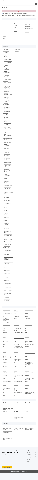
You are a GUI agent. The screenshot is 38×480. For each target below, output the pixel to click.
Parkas (5, 55)
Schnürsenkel (6, 182)
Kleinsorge (5, 358)
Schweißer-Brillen (7, 273)
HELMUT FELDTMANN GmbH (30, 348)
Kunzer (4, 361)
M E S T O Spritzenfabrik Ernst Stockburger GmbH (7, 363)
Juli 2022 (26, 417)
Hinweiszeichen (6, 304)
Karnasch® (27, 355)
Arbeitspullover (6, 68)
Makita (26, 362)
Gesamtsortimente (18, 49)
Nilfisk (15, 372)
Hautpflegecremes (7, 258)
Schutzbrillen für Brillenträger (7, 229)
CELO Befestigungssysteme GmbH (7, 330)
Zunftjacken (6, 114)
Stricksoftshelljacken (7, 62)
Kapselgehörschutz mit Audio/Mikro (8, 245)
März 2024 (16, 417)
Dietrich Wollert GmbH (29, 332)
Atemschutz (5, 125)
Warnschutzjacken (7, 107)
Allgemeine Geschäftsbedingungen (29, 22)
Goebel (4, 347)
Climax (26, 329)
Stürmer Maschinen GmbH (7, 387)
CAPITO (26, 323)
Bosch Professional (17, 323)
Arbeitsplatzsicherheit (6, 282)
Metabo (26, 365)
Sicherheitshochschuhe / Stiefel (8, 167)
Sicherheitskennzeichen (7, 299)
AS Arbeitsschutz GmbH (29, 317)
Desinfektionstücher (7, 293)
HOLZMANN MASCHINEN (29, 350)
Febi (26, 337)
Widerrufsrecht (27, 24)
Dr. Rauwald (16, 334)
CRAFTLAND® (16, 332)
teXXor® (4, 391)
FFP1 (5, 131)
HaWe (15, 348)
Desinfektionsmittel (6, 289)
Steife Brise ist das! (29, 419)
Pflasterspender (7, 146)
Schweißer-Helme (7, 279)
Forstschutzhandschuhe (8, 76)
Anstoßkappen (6, 222)
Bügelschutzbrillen (7, 227)
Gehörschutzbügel (7, 253)
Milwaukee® (5, 368)
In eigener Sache (6, 432)
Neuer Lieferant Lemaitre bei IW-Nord (18, 421)
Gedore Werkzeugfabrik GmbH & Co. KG (18, 345)
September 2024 (28, 408)
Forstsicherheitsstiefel (8, 79)
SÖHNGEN (27, 381)
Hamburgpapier (28, 347)
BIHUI (4, 323)
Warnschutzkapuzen (7, 108)
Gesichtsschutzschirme (8, 232)
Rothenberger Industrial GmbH (18, 379)
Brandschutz (5, 283)
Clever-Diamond (17, 329)
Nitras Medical (5, 374)
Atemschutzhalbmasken (8, 135)
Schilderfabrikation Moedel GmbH (18, 382)
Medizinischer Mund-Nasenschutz (7, 129)
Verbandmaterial (7, 150)
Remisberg (27, 377)
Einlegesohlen (6, 180)
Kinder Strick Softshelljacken (6, 84)
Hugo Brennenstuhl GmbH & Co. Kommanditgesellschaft (19, 353)
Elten (26, 335)
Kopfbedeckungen (7, 217)
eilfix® (4, 335)
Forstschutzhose (7, 75)
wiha (4, 398)
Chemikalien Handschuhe (6, 207)
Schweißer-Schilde (7, 277)
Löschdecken (6, 286)
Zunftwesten (6, 117)
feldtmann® (5, 339)
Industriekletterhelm (7, 221)
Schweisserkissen (7, 274)
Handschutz (5, 185)
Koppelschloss (6, 120)
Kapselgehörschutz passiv (7, 241)
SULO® (26, 387)
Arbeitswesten (6, 69)
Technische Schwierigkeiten (30, 411)
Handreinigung (6, 256)
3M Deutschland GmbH (7, 317)
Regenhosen (6, 101)
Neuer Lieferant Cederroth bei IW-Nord (7, 412)
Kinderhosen (6, 90)
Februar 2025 (16, 408)
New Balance (5, 372)
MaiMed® (16, 362)
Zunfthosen (6, 115)
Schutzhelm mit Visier (7, 219)
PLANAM (4, 377)
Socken (5, 179)
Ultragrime (16, 391)
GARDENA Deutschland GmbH (29, 342)
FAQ (3, 40)
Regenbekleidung (6, 100)
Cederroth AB (27, 325)
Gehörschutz (5, 236)
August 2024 (5, 417)
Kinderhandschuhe (7, 88)
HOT (4, 352)
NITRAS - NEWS (27, 432)
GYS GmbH (16, 347)
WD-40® (26, 394)
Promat (15, 377)
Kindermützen (6, 91)
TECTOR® (15, 389)
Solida (4, 384)
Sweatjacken (6, 63)
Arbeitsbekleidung (6, 51)
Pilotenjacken (6, 56)
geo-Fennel (27, 344)
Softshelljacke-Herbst (7, 59)
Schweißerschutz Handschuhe (7, 198)
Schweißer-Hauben (7, 280)
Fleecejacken (6, 53)
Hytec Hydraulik (5, 355)
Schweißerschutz (6, 272)
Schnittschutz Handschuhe (6, 194)
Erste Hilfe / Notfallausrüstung (6, 139)
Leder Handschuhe (7, 189)
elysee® (4, 337)
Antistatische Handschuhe (6, 200)
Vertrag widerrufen (7, 474)
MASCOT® (5, 365)
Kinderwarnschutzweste (8, 94)
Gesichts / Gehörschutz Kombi (8, 247)
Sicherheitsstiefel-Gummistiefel (7, 172)
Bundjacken (6, 52)
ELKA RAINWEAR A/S (17, 335)
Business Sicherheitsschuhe (7, 176)
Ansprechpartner (17, 21)
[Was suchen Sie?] (36, 4)
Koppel (5, 118)
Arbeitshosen (6, 65)
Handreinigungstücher (8, 257)
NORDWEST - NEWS (17, 432)
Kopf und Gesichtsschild (8, 224)
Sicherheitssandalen (7, 163)
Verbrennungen (7, 153)
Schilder (5, 147)
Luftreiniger (5, 296)
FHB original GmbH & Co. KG (19, 339)
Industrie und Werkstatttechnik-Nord (18, 356)
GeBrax (4, 344)
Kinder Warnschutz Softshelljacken (7, 87)
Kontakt (4, 41)
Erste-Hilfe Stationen (7, 140)
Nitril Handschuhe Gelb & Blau (8, 191)
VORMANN (27, 391)
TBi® (4, 389)
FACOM (15, 337)
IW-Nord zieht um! (6, 419)
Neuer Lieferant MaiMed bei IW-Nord (19, 424)
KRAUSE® (15, 358)
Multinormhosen (7, 97)
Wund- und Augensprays (8, 157)
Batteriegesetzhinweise (29, 28)
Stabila (15, 384)
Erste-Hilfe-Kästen (7, 142)
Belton (15, 320)
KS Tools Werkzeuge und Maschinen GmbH (29, 359)
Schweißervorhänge (7, 276)
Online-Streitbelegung (29, 30)
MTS (15, 368)
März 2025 (5, 408)
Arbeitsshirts (6, 66)
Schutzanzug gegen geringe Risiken (7, 264)
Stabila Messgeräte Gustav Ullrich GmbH (29, 385)
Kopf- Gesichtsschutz (6, 214)
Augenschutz (5, 225)
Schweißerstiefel (7, 174)
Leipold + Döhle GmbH (18, 361)
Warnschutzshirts (7, 110)
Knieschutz (5, 260)
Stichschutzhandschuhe (8, 195)
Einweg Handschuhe (7, 208)
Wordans (15, 401)
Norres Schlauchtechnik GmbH (29, 375)
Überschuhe (6, 178)
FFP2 (5, 132)
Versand (15, 34)
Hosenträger (6, 121)
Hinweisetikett (6, 303)
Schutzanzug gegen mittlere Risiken (7, 266)
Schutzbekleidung (6, 261)
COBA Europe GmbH (6, 332)
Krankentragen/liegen (7, 143)
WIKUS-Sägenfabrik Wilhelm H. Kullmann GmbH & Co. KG (30, 399)
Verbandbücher (6, 149)
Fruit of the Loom (17, 341)
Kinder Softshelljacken (8, 82)
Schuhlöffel (6, 183)
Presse (15, 23)
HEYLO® (4, 350)
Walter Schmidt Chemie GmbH (7, 395)
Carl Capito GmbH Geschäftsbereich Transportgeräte (6, 326)
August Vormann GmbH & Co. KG (7, 321)
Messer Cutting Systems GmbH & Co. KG (18, 366)
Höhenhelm (6, 218)
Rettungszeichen (7, 306)
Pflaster (5, 145)
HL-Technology (16, 350)
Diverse (4, 334)
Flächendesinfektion (7, 290)
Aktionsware (17, 51)
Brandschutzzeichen (7, 300)
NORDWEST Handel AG (18, 374)
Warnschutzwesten (7, 111)
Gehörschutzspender (7, 250)
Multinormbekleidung (6, 95)
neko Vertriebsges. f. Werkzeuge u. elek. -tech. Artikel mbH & (29, 369)
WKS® (4, 401)
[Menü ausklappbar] (1, 0)
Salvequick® (5, 381)
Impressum (27, 32)
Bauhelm (5, 215)
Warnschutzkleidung (6, 104)
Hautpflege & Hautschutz (7, 254)
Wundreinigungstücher (8, 159)
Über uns (15, 25)
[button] (28, 1)
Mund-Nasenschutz (7, 127)
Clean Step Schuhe (7, 170)
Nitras (26, 372)
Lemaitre (26, 361)
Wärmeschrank (6, 156)
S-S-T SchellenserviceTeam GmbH (29, 379)
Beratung (4, 36)
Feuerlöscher (6, 284)
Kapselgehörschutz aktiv (8, 242)
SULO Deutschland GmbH (18, 387)
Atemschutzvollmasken (8, 136)
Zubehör (5, 160)
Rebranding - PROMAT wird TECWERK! (18, 412)
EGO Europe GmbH (28, 334)
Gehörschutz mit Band (8, 251)
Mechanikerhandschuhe (8, 186)
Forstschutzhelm (7, 78)
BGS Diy (26, 320)
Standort (15, 32)
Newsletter (16, 29)
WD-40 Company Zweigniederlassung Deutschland (17, 395)
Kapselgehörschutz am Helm (8, 238)
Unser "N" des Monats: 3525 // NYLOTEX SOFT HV (7, 415)
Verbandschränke (7, 152)
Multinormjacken (7, 98)
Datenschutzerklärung (29, 26)
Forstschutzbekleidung (7, 72)
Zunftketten (6, 124)
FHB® (26, 339)
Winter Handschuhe (7, 211)
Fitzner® (4, 341)
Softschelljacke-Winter (8, 58)
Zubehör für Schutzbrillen (6, 234)
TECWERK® (27, 389)
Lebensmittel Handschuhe (6, 203)
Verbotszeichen (6, 307)
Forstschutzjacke (7, 73)
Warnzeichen (6, 309)
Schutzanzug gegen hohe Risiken (7, 269)
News (15, 27)
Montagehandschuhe (7, 188)
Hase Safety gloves (6, 348)
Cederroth (16, 325)
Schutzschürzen (7, 270)
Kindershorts (6, 93)
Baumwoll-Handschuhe (8, 204)
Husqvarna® (27, 352)
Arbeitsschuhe (5, 162)
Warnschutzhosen (7, 105)
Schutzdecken (6, 287)
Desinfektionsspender (8, 294)
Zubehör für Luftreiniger (8, 297)
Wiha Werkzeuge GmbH (18, 398)
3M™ (15, 317)
